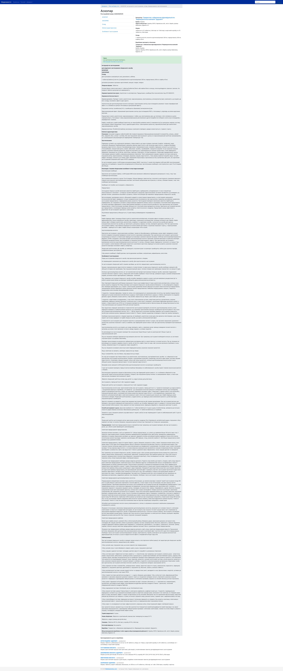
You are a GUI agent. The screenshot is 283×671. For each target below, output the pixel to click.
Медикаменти (6, 2)
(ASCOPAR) (105, 20)
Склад (104, 24)
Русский (23, 2)
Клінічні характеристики (109, 28)
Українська (16, 2)
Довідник (104, 6)
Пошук (279, 2)
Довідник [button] (29, 2)
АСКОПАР (105, 17)
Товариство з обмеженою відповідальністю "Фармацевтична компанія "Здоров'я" (155, 18)
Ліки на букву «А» (114, 6)
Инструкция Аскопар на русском (113, 61)
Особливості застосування (110, 31)
